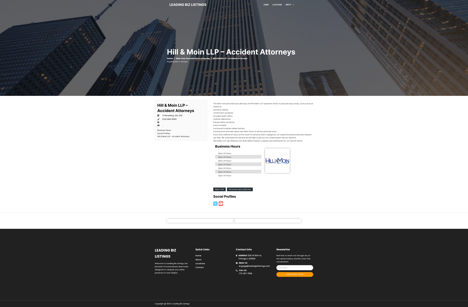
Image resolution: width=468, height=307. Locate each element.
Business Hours (164, 130)
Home (266, 5)
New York (180, 58)
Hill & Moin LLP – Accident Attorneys (173, 136)
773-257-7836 (245, 273)
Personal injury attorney (198, 58)
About (198, 259)
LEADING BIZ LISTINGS (187, 5)
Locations (277, 5)
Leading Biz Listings (165, 253)
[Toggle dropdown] (293, 5)
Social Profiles (163, 133)
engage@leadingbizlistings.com (254, 266)
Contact (199, 267)
